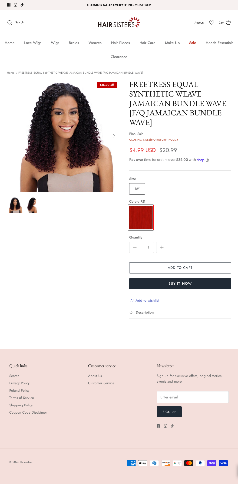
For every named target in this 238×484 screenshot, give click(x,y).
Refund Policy (19, 390)
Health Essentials (219, 42)
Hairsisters (26, 462)
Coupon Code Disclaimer (28, 412)
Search (14, 375)
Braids (74, 42)
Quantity (135, 237)
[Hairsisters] (119, 22)
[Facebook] (8, 5)
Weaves (95, 42)
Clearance (119, 56)
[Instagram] (15, 5)
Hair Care (147, 42)
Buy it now (180, 283)
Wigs (55, 42)
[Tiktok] (22, 5)
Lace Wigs (32, 42)
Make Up (172, 42)
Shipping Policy (21, 405)
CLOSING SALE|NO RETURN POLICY (154, 140)
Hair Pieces (120, 42)
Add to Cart (180, 267)
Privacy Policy (19, 383)
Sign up (169, 412)
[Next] (114, 136)
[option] (63, 136)
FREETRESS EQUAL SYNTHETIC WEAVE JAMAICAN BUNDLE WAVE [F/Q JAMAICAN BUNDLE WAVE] (80, 73)
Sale (192, 42)
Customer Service (101, 383)
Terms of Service (21, 397)
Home (10, 42)
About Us (95, 375)
